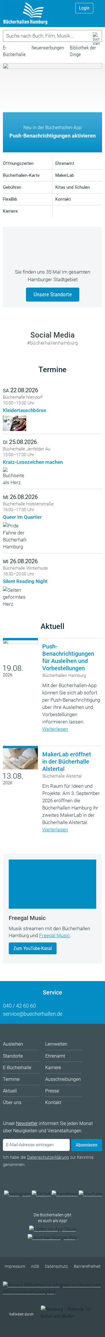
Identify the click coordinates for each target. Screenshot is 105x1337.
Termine (52, 369)
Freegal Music (54, 935)
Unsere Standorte (53, 294)
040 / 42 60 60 (19, 1006)
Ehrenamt (64, 163)
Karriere (10, 211)
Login (84, 8)
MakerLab (64, 175)
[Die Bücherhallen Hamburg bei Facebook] (65, 1194)
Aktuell (52, 626)
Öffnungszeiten (18, 163)
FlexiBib (10, 199)
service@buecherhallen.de (32, 1014)
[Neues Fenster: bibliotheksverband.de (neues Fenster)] (52, 1292)
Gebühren (12, 187)
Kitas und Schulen (72, 187)
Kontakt (63, 199)
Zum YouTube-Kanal (32, 948)
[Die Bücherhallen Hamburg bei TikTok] (41, 1194)
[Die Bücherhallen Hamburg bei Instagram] (17, 1194)
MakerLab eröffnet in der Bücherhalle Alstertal (66, 761)
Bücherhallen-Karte (21, 175)
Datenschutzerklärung (48, 1157)
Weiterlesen (55, 729)
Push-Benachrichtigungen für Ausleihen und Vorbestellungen (68, 657)
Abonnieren (86, 1145)
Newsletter (27, 1123)
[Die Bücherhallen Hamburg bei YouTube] (90, 1194)
